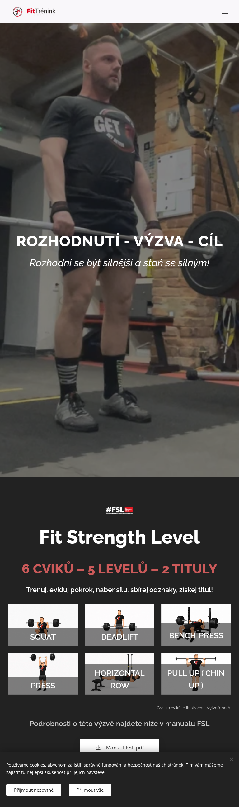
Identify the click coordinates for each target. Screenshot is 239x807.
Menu (225, 11)
